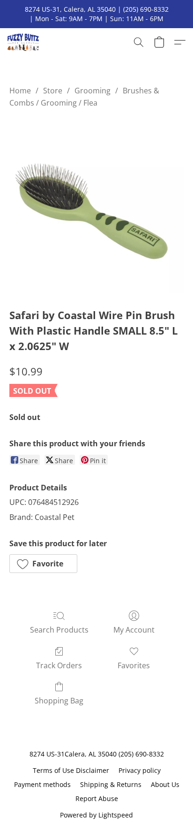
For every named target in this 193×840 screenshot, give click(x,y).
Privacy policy (140, 770)
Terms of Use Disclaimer (71, 770)
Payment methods (42, 784)
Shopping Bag (59, 700)
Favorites (134, 665)
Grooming (92, 90)
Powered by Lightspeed (96, 814)
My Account (134, 630)
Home (20, 90)
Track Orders (59, 665)
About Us (165, 784)
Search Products (59, 630)
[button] (24, 42)
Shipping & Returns (110, 784)
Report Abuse (96, 798)
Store (52, 90)
